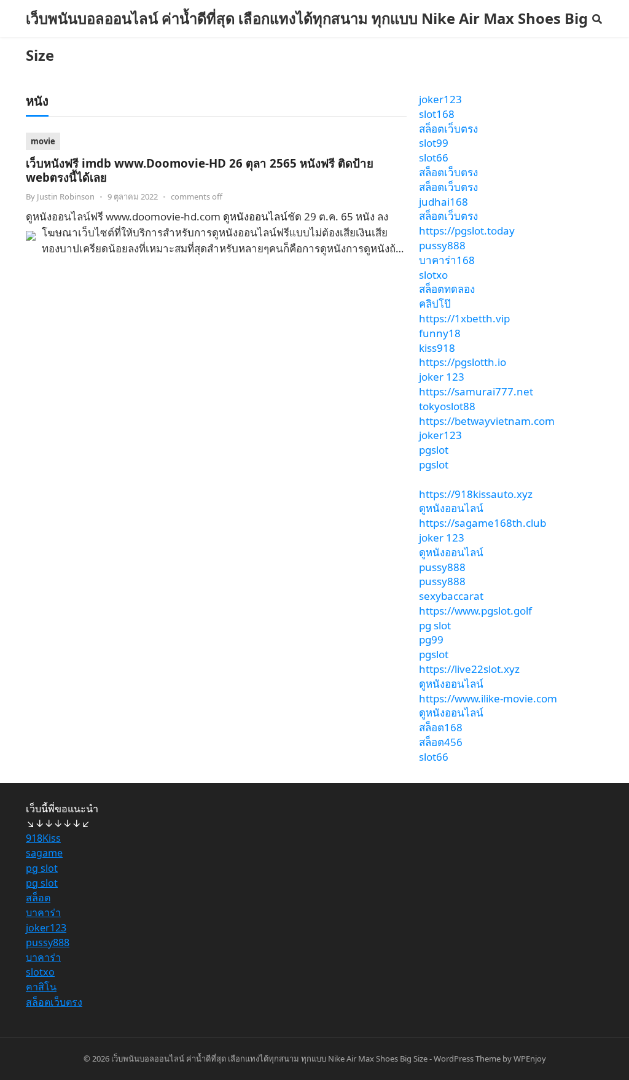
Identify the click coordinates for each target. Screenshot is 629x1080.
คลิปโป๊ (435, 304)
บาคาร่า (43, 912)
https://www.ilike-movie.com (488, 698)
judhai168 (443, 202)
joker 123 (441, 377)
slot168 (437, 114)
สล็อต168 (441, 727)
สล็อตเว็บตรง (448, 129)
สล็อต (38, 897)
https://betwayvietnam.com (487, 421)
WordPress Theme (467, 1058)
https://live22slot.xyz (469, 669)
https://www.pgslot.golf (475, 611)
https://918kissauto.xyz (476, 494)
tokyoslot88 (447, 406)
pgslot (433, 450)
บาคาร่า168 (447, 260)
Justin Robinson (66, 196)
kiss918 (437, 348)
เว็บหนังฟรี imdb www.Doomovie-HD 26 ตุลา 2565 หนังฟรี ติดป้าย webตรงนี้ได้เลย (199, 170)
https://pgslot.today (467, 230)
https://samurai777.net (476, 391)
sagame (44, 853)
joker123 (440, 99)
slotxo (433, 275)
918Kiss (43, 838)
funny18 (440, 333)
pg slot (435, 625)
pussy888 (442, 245)
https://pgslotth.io (462, 362)
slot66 (433, 157)
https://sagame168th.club (482, 523)
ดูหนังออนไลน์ (255, 216)
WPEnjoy (530, 1058)
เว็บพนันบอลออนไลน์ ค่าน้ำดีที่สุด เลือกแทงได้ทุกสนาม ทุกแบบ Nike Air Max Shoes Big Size (307, 37)
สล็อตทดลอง (447, 289)
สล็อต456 (441, 742)
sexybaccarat (451, 596)
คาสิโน (41, 986)
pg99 (431, 639)
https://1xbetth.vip (464, 318)
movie (43, 141)
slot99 (433, 143)
